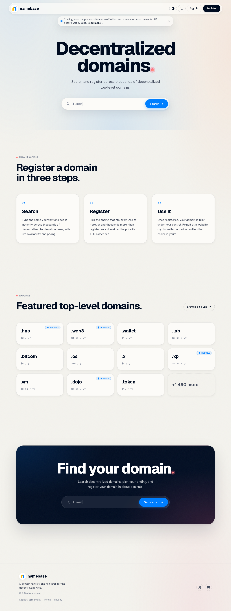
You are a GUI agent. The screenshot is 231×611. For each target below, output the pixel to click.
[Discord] (208, 587)
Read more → (96, 22)
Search (154, 104)
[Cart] (182, 8)
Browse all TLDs (197, 307)
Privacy (58, 599)
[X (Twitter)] (199, 587)
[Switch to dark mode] (173, 8)
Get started (151, 502)
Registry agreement (30, 599)
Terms (47, 599)
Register (211, 8)
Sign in (194, 8)
